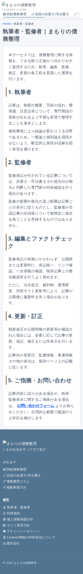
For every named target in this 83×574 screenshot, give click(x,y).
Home (7, 24)
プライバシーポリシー (23, 531)
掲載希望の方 (16, 487)
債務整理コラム (18, 481)
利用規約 (13, 513)
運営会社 (13, 543)
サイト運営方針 (18, 525)
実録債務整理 (16, 14)
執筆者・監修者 (18, 507)
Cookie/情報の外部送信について (31, 537)
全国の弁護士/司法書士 (52, 14)
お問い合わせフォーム (35, 405)
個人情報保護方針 (20, 519)
